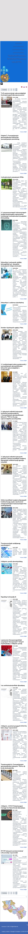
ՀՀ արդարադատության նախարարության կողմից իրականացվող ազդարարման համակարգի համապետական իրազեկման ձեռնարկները (13, 215)
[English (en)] (26, 87)
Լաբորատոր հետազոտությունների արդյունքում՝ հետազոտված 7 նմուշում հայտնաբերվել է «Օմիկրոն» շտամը (12, 641)
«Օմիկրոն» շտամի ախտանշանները (12, 561)
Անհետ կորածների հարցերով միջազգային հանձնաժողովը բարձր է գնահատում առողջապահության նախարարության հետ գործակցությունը (13, 502)
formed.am (4, 926)
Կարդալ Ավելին (23, 131)
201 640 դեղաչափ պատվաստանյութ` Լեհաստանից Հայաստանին (12, 852)
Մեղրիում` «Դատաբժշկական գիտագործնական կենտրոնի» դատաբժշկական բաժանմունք (10, 137)
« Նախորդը (4, 89)
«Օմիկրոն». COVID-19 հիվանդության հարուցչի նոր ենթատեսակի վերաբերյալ (13, 807)
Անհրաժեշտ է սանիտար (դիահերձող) (12, 302)
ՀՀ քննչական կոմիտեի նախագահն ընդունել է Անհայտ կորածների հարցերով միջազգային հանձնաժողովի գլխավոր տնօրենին (13, 459)
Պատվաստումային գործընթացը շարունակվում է (10, 544)
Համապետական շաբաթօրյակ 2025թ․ (12, 177)
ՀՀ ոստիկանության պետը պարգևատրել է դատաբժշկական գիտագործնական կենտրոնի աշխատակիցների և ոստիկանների (13, 366)
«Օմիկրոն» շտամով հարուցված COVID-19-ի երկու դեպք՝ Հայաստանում (14, 727)
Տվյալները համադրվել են (8, 597)
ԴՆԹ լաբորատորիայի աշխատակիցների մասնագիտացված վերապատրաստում (13, 94)
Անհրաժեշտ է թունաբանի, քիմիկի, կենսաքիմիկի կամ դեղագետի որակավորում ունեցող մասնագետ (11, 264)
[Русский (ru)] (24, 87)
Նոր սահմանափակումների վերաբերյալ (13, 685)
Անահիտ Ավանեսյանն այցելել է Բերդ (12, 327)
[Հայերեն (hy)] (21, 87)
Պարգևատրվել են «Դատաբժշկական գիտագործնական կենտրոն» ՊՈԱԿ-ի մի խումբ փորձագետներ (13, 766)
